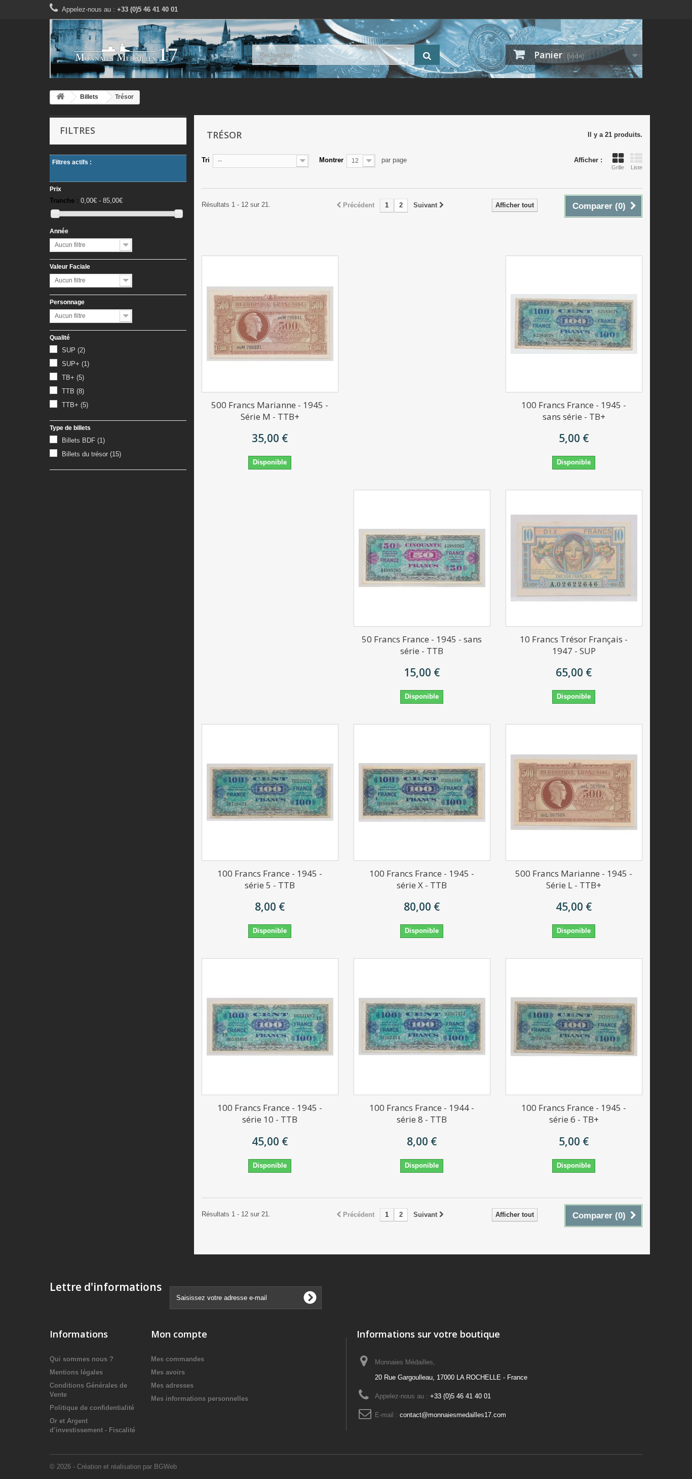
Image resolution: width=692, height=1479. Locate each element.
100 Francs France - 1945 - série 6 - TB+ (573, 1113)
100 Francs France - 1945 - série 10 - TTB (269, 1113)
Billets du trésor (91, 454)
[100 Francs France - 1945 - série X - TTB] (422, 792)
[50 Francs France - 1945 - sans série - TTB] (422, 558)
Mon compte (179, 1334)
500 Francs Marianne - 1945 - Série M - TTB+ (269, 410)
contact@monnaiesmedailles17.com (453, 1415)
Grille (617, 167)
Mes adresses (172, 1385)
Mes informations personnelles (199, 1398)
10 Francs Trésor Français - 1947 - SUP (574, 645)
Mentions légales (76, 1372)
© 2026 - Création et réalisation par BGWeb (113, 1466)
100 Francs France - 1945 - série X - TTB (421, 879)
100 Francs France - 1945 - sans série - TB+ (573, 410)
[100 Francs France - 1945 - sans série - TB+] (574, 324)
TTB (73, 391)
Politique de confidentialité (92, 1408)
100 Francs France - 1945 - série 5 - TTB (269, 879)
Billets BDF (83, 440)
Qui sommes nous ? (81, 1359)
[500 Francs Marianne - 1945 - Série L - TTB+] (574, 792)
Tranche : (64, 200)
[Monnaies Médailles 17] (143, 52)
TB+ (73, 377)
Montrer (331, 160)
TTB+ (75, 405)
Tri (206, 160)
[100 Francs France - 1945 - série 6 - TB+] (574, 1026)
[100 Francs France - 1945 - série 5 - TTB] (270, 792)
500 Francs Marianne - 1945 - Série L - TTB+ (573, 879)
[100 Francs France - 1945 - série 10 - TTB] (270, 1026)
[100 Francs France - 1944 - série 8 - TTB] (422, 1026)
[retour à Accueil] (60, 97)
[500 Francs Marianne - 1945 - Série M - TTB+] (270, 324)
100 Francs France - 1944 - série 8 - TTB (421, 1113)
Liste (636, 167)
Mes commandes (177, 1359)
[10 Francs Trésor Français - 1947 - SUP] (574, 558)
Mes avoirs (168, 1372)
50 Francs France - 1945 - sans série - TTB (422, 645)
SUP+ (75, 364)
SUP (73, 350)
